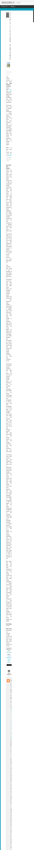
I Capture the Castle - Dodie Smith (10, 36)
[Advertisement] (20, 38)
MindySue (8, 652)
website (9, 155)
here (10, 89)
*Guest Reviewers (8, 656)
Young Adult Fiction (9, 660)
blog (11, 154)
